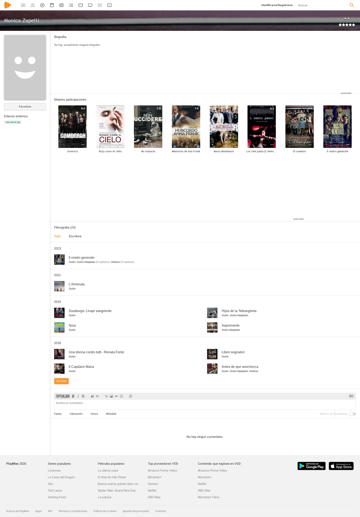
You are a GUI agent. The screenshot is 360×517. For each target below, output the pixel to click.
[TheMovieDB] (13, 124)
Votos (94, 413)
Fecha (57, 413)
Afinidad (111, 413)
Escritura (75, 236)
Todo (57, 236)
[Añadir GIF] (116, 396)
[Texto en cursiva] (78, 396)
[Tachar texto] (83, 396)
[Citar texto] (92, 396)
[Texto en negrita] (73, 396)
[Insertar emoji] (121, 396)
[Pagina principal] (7, 7)
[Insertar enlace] (106, 396)
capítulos (103, 262)
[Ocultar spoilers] (63, 396)
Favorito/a (25, 106)
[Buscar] (352, 5)
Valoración (76, 413)
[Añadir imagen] (111, 396)
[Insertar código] (97, 396)
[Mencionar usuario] (130, 396)
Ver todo (61, 381)
